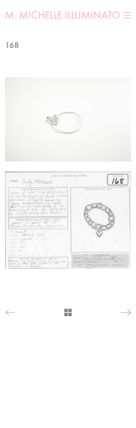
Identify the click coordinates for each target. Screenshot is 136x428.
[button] (127, 15)
